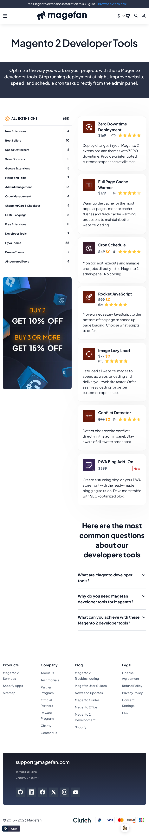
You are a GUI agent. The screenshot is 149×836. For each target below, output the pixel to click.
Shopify (80, 727)
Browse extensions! (112, 4)
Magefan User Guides (91, 686)
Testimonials (50, 680)
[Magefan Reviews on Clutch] (82, 820)
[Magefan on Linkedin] (31, 792)
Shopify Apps (13, 686)
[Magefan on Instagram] (64, 792)
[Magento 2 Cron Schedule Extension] (112, 260)
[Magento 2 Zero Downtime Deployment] (112, 143)
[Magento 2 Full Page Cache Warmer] (112, 204)
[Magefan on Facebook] (42, 792)
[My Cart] (127, 15)
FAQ (125, 713)
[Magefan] (62, 16)
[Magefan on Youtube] (75, 792)
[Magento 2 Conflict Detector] (112, 428)
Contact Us (49, 733)
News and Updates (89, 693)
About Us (47, 673)
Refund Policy (132, 686)
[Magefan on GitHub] (20, 792)
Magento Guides (87, 700)
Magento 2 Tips (86, 707)
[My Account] (143, 15)
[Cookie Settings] (125, 828)
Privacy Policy (132, 693)
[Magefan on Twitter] (53, 792)
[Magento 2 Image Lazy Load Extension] (112, 372)
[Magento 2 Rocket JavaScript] (112, 312)
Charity (46, 726)
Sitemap (9, 693)
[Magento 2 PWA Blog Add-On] (112, 479)
